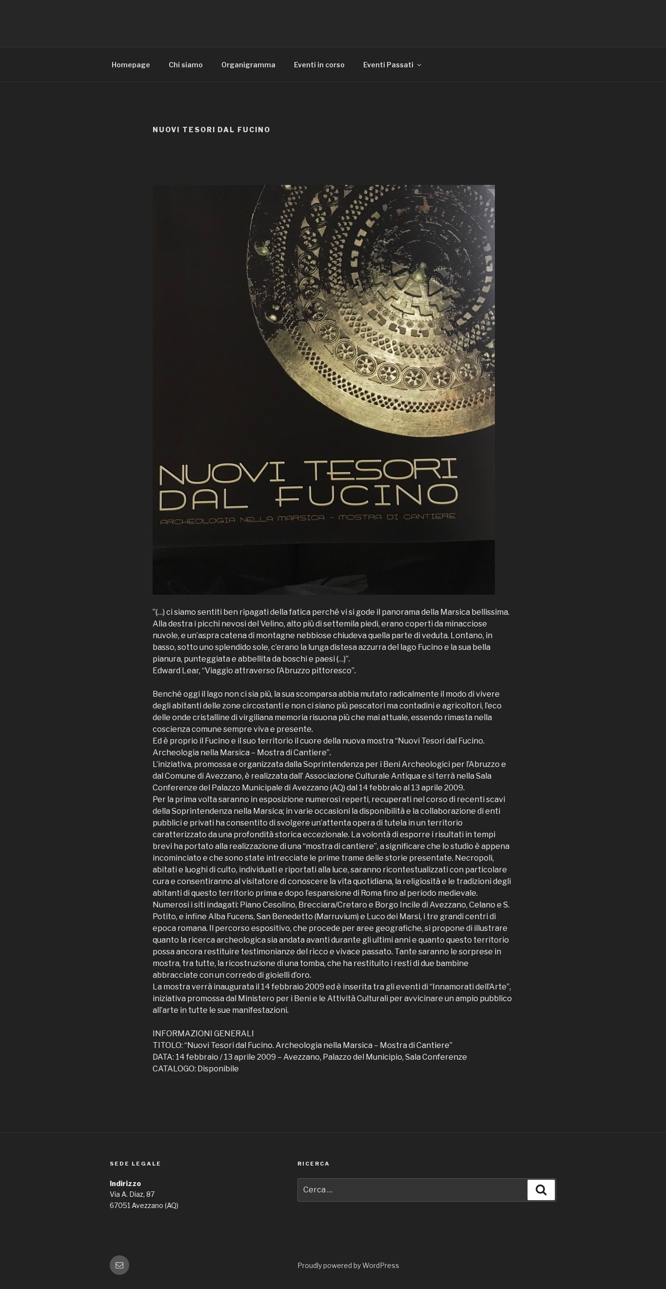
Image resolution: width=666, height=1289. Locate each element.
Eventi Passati (388, 64)
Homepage (131, 64)
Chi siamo (186, 64)
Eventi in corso (319, 64)
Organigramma (248, 64)
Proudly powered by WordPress (348, 1265)
